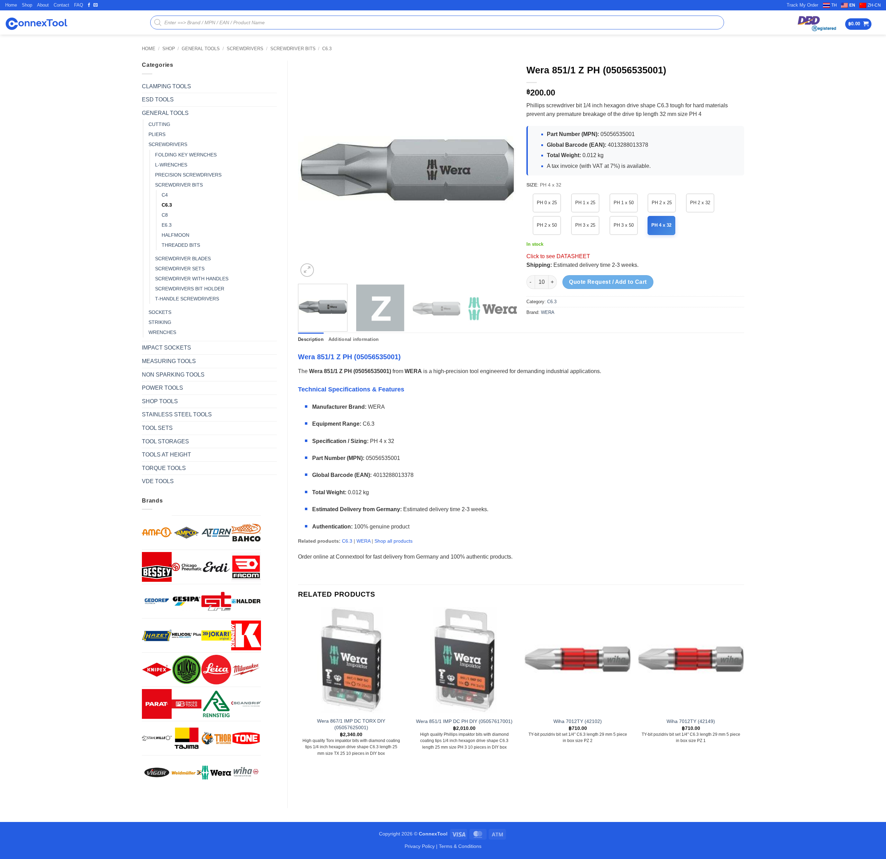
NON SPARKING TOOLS (173, 375)
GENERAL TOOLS (201, 48)
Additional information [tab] (353, 339)
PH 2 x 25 (662, 202)
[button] (858, 24)
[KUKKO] (186, 670)
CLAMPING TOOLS (166, 86)
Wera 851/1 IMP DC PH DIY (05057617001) (464, 721)
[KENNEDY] (246, 635)
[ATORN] (216, 533)
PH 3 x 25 (585, 225)
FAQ (78, 5)
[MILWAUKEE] (246, 670)
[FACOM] (246, 567)
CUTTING (159, 124)
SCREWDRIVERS (245, 48)
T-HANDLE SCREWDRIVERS (187, 298)
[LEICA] (216, 670)
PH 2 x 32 (700, 202)
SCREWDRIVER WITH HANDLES (191, 278)
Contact (61, 5)
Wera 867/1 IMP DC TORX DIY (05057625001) (351, 724)
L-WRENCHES (171, 165)
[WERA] (216, 772)
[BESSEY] (157, 567)
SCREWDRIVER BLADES (183, 258)
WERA (547, 312)
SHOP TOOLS (160, 401)
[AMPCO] (186, 533)
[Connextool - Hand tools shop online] (36, 23)
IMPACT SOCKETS (166, 348)
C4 (165, 195)
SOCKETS (159, 312)
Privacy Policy (420, 846)
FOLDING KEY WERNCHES (186, 154)
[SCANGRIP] (246, 704)
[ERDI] (216, 567)
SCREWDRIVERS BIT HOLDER (189, 288)
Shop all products (393, 541)
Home (11, 5)
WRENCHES (162, 332)
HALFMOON (175, 235)
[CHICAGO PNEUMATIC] (186, 567)
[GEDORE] (157, 601)
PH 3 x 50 (624, 225)
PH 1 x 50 (624, 202)
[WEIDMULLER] (186, 772)
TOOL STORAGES (165, 441)
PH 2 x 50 (547, 225)
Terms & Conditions (460, 846)
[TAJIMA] (186, 738)
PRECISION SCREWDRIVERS (188, 175)
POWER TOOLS (162, 388)
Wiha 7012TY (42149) (691, 721)
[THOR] (216, 738)
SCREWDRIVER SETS (180, 268)
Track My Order (802, 5)
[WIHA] (246, 772)
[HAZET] (157, 635)
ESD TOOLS (158, 99)
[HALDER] (246, 601)
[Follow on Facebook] (89, 5)
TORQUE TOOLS (164, 468)
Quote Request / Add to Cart (608, 282)
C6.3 (327, 48)
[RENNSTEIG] (216, 704)
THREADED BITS (181, 245)
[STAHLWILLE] (157, 738)
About (43, 5)
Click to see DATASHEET (558, 256)
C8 (165, 215)
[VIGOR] (157, 772)
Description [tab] (311, 339)
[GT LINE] (216, 601)
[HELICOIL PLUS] (186, 635)
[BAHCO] (246, 533)
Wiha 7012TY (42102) (577, 721)
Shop (27, 5)
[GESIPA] (186, 601)
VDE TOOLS (158, 481)
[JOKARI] (216, 635)
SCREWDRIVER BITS (293, 48)
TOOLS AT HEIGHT (166, 455)
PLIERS (156, 134)
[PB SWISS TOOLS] (186, 704)
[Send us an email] (95, 5)
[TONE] (246, 738)
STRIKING (159, 322)
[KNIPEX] (157, 670)
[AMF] (157, 532)
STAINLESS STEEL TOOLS (177, 414)
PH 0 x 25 (547, 202)
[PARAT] (157, 704)
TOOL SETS (157, 428)
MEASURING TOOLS (169, 361)
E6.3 (167, 225)
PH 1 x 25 (585, 202)
